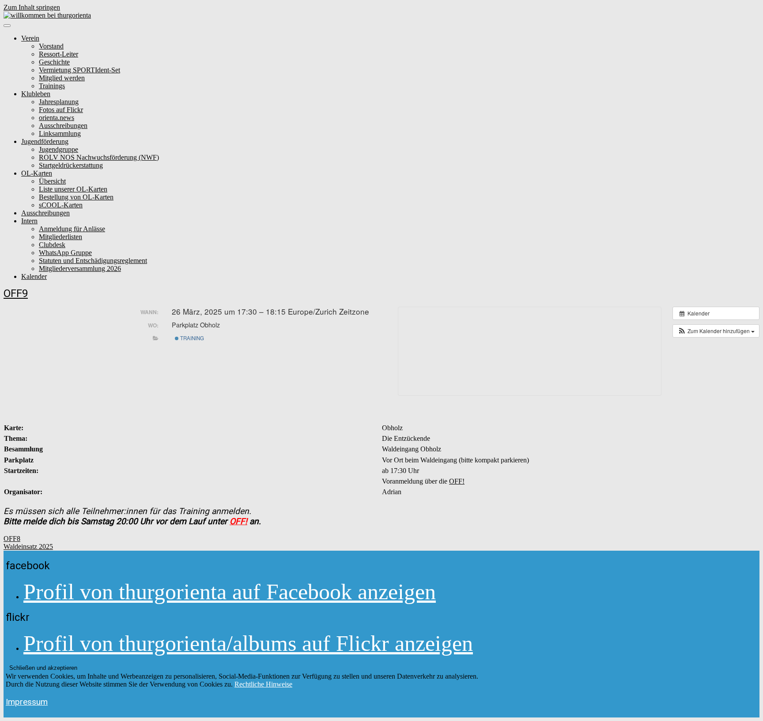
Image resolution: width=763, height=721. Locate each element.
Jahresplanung (59, 101)
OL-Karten (36, 173)
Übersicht (52, 181)
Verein (30, 38)
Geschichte (54, 62)
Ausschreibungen (63, 125)
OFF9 (16, 293)
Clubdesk (52, 244)
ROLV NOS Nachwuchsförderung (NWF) (99, 157)
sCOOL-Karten (61, 205)
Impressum (27, 702)
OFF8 (12, 538)
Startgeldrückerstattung (71, 165)
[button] (716, 331)
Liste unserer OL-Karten (73, 189)
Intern (29, 221)
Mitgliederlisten (60, 236)
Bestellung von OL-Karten (76, 197)
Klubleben (35, 94)
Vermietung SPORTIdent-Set (79, 70)
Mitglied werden (62, 78)
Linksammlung (60, 133)
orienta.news (56, 117)
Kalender (34, 276)
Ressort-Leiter (58, 54)
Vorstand (51, 46)
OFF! (457, 481)
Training (191, 338)
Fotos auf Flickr (61, 109)
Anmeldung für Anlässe (72, 229)
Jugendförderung (44, 141)
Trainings (52, 86)
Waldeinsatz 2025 (28, 546)
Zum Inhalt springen (32, 7)
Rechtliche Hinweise (263, 684)
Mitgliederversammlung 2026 (80, 268)
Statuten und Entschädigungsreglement (93, 260)
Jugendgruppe (58, 149)
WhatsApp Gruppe (65, 252)
